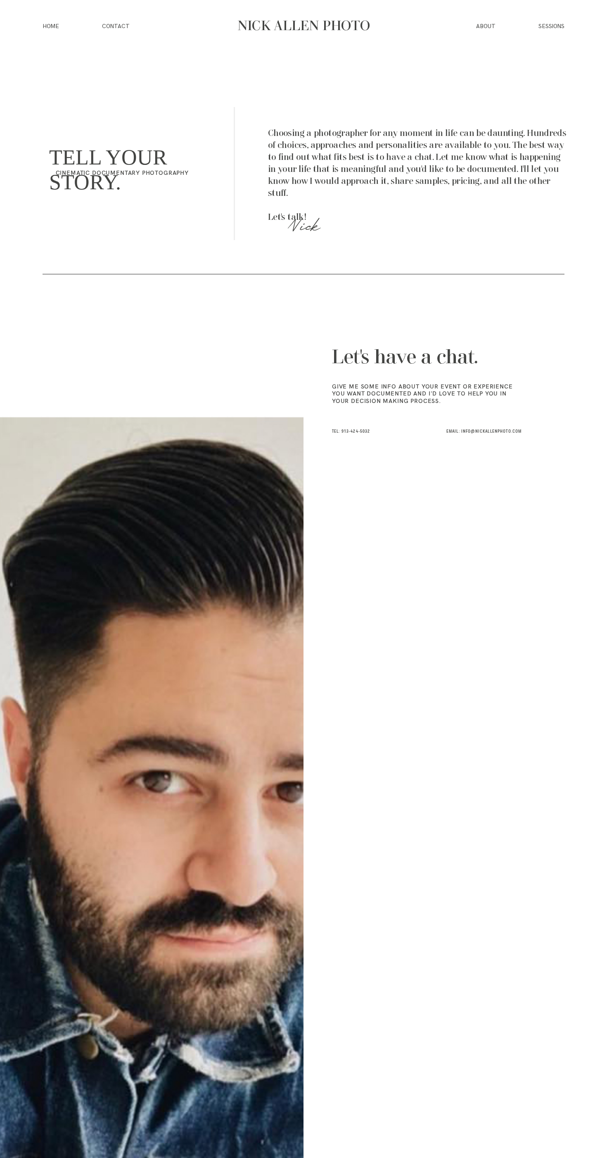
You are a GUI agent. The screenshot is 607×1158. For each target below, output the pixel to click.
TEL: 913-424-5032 (351, 431)
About (486, 27)
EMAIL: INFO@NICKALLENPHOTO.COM (484, 431)
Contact (116, 27)
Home (51, 27)
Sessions (551, 27)
